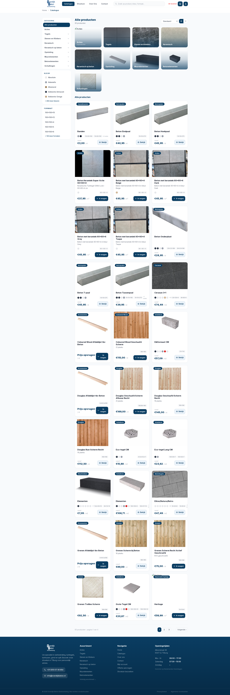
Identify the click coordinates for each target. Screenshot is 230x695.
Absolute (52, 77)
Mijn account (122, 664)
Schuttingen (50, 66)
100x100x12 (50, 117)
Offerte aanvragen (124, 668)
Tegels (47, 34)
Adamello (52, 82)
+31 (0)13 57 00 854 (55, 670)
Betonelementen (51, 61)
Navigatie (122, 646)
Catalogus (68, 4)
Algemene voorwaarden (179, 691)
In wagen (103, 198)
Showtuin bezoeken (125, 672)
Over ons (121, 657)
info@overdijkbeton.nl (56, 676)
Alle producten (51, 25)
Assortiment (86, 646)
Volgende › (181, 630)
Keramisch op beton (53, 48)
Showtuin (81, 4)
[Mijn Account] (186, 4)
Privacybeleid (162, 691)
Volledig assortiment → (88, 679)
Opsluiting (49, 52)
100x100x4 (49, 122)
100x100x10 (50, 112)
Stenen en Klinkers (53, 38)
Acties (47, 29)
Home (44, 10)
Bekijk (104, 142)
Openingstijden (162, 646)
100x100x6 (49, 132)
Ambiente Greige (55, 97)
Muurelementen (51, 57)
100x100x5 (49, 127)
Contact (104, 4)
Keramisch (49, 43)
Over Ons (93, 4)
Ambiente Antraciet (56, 92)
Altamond (52, 87)
